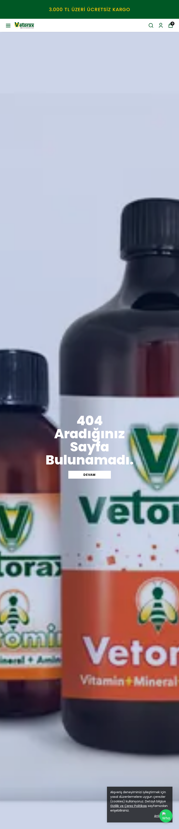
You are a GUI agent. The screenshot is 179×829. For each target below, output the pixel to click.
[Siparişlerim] (161, 25)
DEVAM (89, 475)
